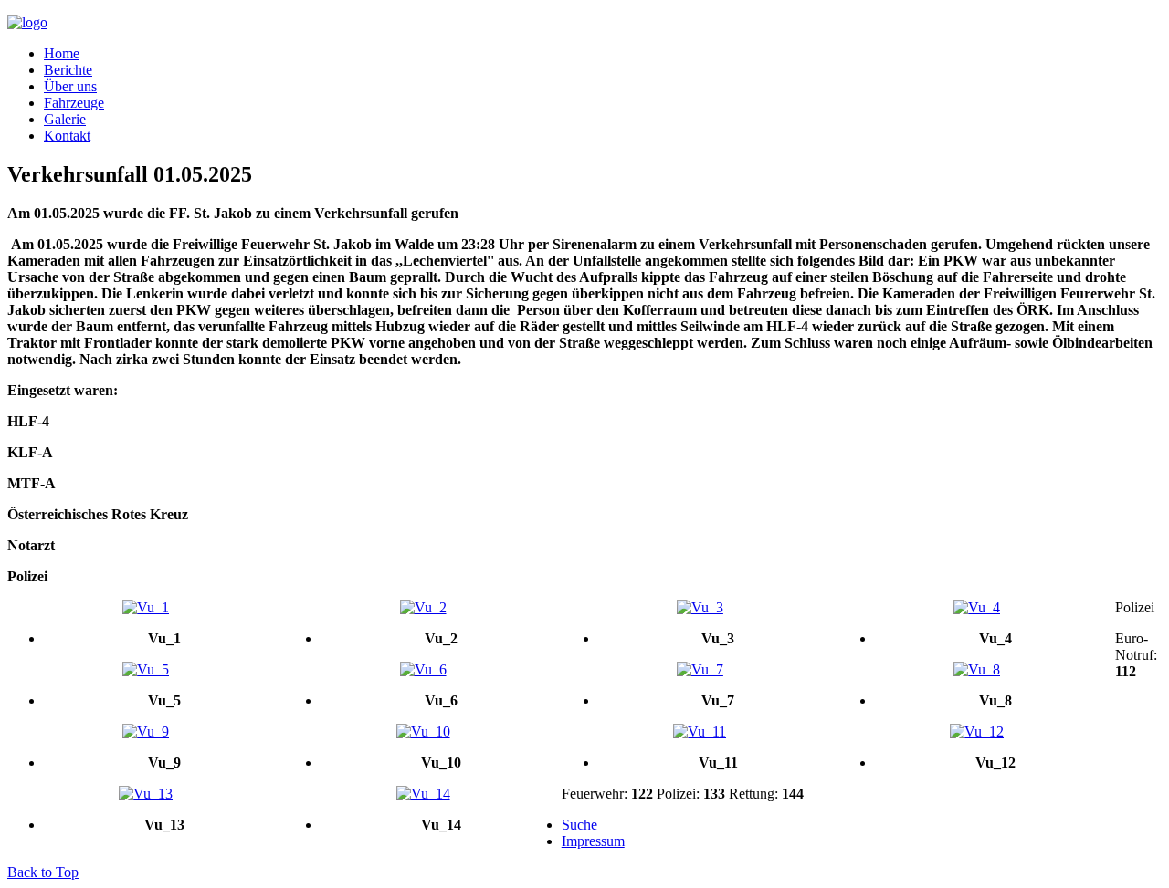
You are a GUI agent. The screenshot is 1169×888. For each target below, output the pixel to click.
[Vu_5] (145, 670)
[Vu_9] (145, 732)
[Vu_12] (976, 732)
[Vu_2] (422, 608)
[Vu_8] (976, 670)
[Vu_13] (145, 794)
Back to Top (43, 872)
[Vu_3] (700, 608)
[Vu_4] (976, 608)
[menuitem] (61, 53)
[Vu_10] (422, 732)
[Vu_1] (145, 608)
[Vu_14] (422, 794)
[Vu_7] (700, 670)
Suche (579, 824)
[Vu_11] (700, 732)
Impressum (593, 841)
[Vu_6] (422, 670)
